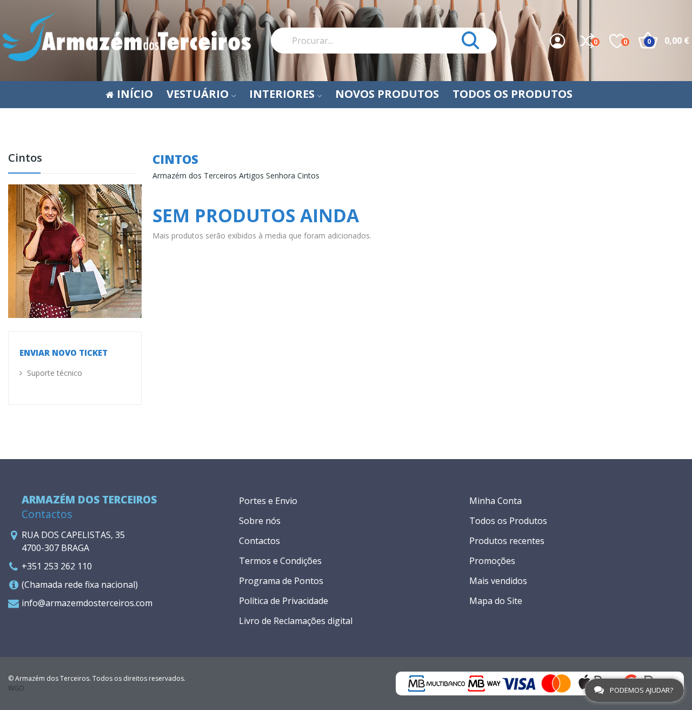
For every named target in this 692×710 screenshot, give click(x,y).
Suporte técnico (53, 373)
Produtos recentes (506, 541)
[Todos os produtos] (75, 250)
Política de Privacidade (283, 601)
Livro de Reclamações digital (295, 621)
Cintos (25, 158)
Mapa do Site (495, 601)
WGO (16, 688)
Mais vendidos (498, 581)
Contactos (259, 541)
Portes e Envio (268, 501)
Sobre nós (260, 521)
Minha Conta (495, 501)
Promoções (492, 561)
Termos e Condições (280, 561)
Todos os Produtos (508, 521)
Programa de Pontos (281, 581)
